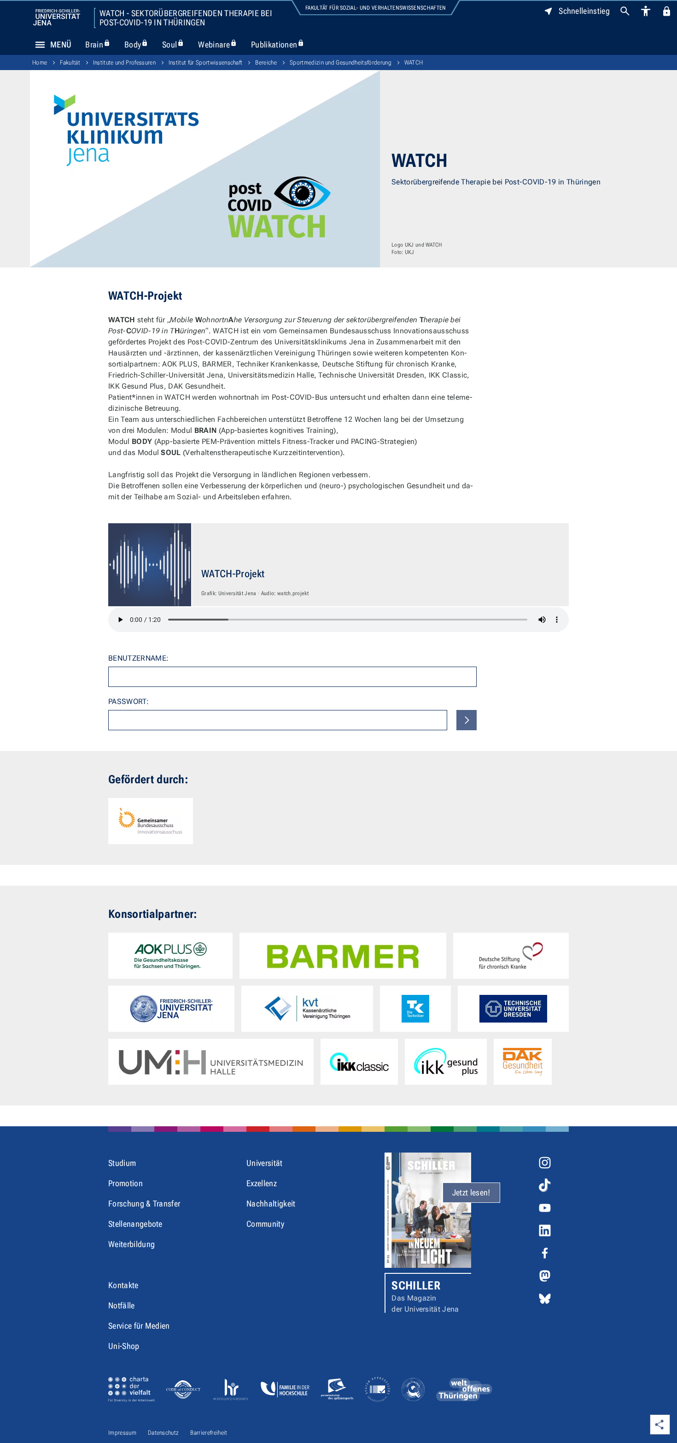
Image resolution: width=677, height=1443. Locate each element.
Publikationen (281, 44)
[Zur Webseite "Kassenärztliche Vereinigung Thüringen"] (307, 1009)
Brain (101, 44)
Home (39, 62)
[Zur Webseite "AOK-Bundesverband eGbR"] (170, 956)
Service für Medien (139, 1326)
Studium (122, 1163)
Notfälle (121, 1305)
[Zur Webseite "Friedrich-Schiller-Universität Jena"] (171, 1009)
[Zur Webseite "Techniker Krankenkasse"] (415, 1009)
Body (139, 44)
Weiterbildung (131, 1244)
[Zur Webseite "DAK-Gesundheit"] (523, 1062)
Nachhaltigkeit (270, 1203)
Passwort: (128, 701)
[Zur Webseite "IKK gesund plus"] (446, 1062)
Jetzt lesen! (471, 1192)
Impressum (122, 1432)
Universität (264, 1163)
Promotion (125, 1183)
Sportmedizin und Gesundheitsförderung (340, 62)
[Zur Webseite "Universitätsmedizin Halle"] (211, 1062)
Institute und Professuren (124, 62)
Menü (60, 44)
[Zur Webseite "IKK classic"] (359, 1062)
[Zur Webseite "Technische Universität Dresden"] (513, 1009)
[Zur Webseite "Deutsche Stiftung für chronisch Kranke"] (511, 956)
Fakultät (70, 62)
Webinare (221, 44)
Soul (176, 44)
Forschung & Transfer (144, 1203)
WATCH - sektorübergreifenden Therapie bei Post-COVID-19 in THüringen (185, 18)
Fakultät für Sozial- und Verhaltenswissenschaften (375, 8)
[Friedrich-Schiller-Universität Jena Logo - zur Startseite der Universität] (56, 17)
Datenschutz (163, 1432)
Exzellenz (261, 1183)
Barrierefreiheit (208, 1432)
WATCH (413, 62)
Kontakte (123, 1285)
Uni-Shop (124, 1346)
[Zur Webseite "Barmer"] (342, 956)
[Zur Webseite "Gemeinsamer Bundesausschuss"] (150, 821)
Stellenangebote (135, 1224)
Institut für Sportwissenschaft (206, 62)
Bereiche (266, 62)
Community (265, 1224)
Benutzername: (138, 658)
